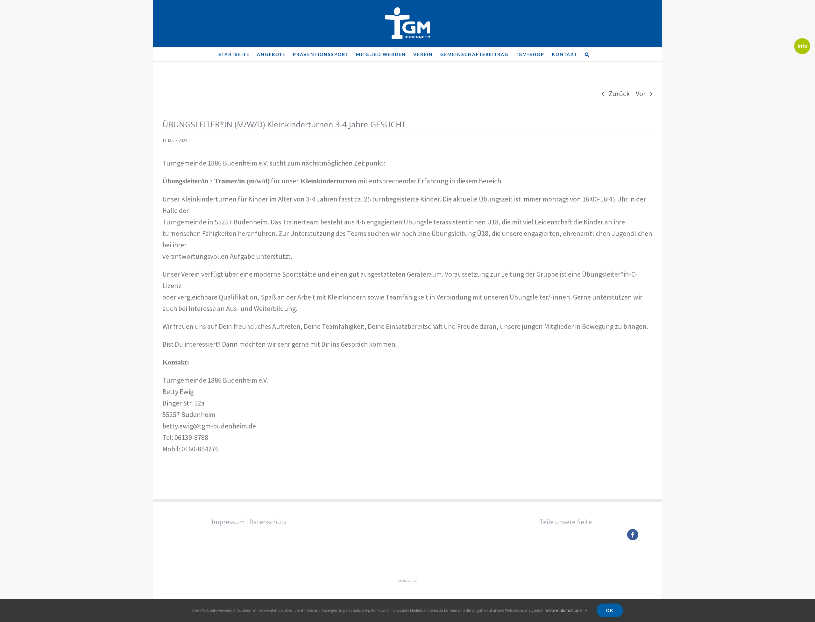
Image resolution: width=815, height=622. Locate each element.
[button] (587, 54)
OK (610, 610)
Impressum (228, 521)
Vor (641, 93)
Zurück (619, 93)
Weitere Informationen (565, 610)
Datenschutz (268, 521)
